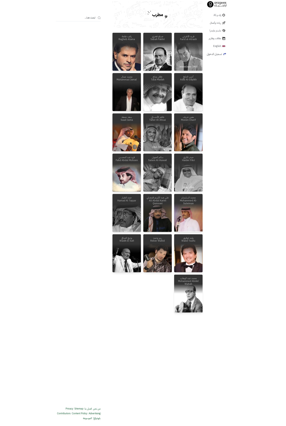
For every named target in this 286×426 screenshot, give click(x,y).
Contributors (64, 413)
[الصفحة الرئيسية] (217, 4)
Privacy (69, 409)
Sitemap (78, 409)
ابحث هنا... (90, 18)
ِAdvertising (95, 413)
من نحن (97, 409)
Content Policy (79, 413)
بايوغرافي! (97, 418)
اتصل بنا (88, 409)
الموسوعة (87, 418)
